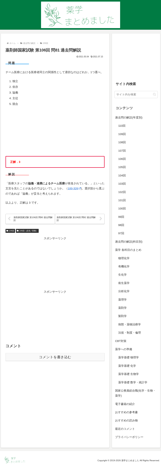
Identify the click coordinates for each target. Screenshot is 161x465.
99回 (121, 216)
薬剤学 (122, 307)
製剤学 (122, 316)
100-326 (73, 188)
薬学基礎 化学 (127, 365)
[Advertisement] (55, 263)
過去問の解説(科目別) (128, 241)
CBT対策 (120, 341)
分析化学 (124, 291)
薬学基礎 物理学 (128, 357)
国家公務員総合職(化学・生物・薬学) (135, 393)
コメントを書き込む (55, 357)
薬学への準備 (123, 349)
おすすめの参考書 (126, 412)
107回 (122, 150)
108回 (122, 142)
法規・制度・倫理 (129, 332)
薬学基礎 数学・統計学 (132, 382)
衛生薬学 (124, 283)
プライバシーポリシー (129, 437)
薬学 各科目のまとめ (128, 249)
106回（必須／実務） (28, 231)
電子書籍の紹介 (125, 404)
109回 (122, 134)
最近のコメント (125, 428)
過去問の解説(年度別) (128, 117)
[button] (154, 94)
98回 (121, 225)
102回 (122, 192)
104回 (122, 175)
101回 (122, 200)
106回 (11, 231)
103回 (122, 183)
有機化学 (124, 266)
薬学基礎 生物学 (128, 374)
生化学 (122, 274)
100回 (122, 208)
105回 (122, 167)
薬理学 (122, 299)
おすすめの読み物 (126, 420)
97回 (121, 233)
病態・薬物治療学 (129, 324)
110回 (121, 125)
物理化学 (124, 258)
